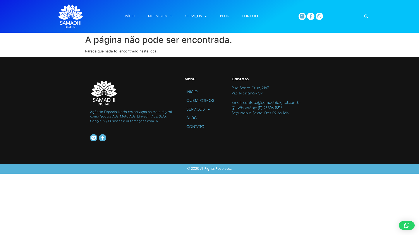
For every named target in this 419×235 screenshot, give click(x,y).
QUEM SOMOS (160, 16)
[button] (366, 16)
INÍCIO (130, 16)
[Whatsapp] (319, 16)
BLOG (224, 16)
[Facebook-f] (310, 16)
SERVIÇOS (193, 16)
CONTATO (250, 16)
